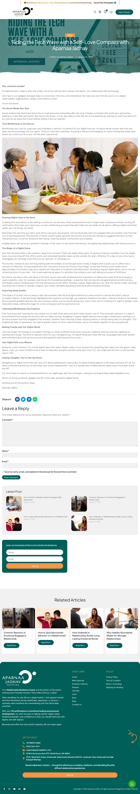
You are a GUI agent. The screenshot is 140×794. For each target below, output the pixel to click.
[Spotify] (24, 789)
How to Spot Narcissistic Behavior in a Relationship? (46, 517)
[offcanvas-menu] (111, 12)
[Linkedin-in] (19, 789)
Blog (70, 35)
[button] (17, 399)
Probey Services (132, 789)
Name (5, 451)
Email (5, 461)
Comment (7, 419)
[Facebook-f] (4, 789)
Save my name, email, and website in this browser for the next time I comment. (40, 471)
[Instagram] (9, 789)
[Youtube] (14, 789)
